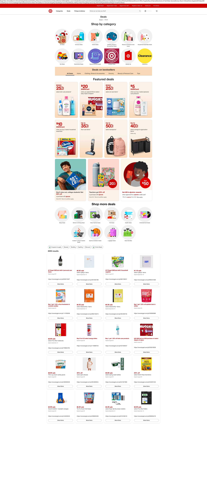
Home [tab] (79, 73)
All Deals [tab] (70, 73)
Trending (73, 247)
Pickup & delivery (79, 11)
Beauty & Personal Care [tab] (125, 73)
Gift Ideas (199, 1)
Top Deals (56, 3)
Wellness (131, 1)
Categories (59, 11)
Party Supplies (192, 1)
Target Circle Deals (64, 3)
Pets (123, 1)
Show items (60, 284)
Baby (97, 1)
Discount (87, 247)
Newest (66, 247)
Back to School (15, 1)
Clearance (30, 3)
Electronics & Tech (161, 1)
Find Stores (121, 3)
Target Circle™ (100, 5)
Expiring (80, 247)
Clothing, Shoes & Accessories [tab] (95, 73)
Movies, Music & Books (181, 1)
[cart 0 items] (156, 11)
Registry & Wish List (137, 5)
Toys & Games (152, 1)
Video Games (171, 1)
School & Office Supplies (141, 1)
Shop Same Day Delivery (93, 3)
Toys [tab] (138, 73)
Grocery (81, 1)
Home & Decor (52, 1)
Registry (103, 3)
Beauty (101, 1)
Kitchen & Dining (62, 1)
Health (127, 1)
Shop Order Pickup (81, 3)
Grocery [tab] (111, 73)
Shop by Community (9, 3)
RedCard (108, 3)
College (22, 1)
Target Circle (114, 3)
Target (101, 19)
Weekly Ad (72, 3)
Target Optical (19, 3)
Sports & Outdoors (117, 1)
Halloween (28, 1)
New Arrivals (36, 3)
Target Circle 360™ (124, 5)
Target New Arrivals (5, 1)
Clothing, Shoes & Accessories (39, 1)
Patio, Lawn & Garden (73, 1)
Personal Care (107, 1)
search (140, 11)
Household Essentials (90, 1)
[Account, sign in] (149, 11)
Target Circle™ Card (112, 5)
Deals (25, 3)
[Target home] (50, 11)
